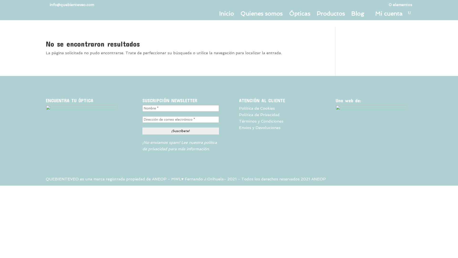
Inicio (226, 14)
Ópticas (299, 14)
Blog (357, 14)
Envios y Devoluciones (260, 127)
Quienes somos (261, 14)
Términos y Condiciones (261, 121)
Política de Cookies (257, 108)
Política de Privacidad (259, 115)
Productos (331, 14)
